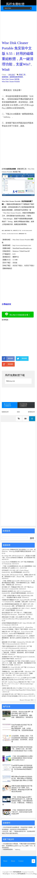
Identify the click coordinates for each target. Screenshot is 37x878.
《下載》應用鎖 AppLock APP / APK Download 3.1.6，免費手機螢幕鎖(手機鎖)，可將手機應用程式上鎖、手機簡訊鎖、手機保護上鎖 (18, 582)
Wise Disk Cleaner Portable (11, 81)
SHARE (10, 358)
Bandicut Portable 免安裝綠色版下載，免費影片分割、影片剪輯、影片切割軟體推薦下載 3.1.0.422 (22, 748)
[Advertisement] (18, 25)
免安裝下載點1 (18, 265)
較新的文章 (5, 412)
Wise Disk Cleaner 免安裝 (10, 79)
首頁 (18, 412)
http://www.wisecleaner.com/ (22, 245)
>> (35, 700)
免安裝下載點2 (29, 265)
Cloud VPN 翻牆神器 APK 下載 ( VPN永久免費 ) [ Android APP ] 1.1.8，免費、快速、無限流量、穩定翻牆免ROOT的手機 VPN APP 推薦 (19, 663)
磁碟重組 (5, 77)
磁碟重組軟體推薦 (16, 77)
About (13, 861)
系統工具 (22, 74)
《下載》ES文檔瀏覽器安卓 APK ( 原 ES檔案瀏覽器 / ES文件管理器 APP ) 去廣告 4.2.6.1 (22, 758)
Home (5, 861)
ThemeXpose (6, 873)
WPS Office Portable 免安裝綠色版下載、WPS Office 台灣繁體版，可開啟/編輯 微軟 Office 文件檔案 (22, 778)
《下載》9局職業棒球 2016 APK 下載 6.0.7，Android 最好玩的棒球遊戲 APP (21, 812)
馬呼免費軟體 (15, 4)
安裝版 (15, 262)
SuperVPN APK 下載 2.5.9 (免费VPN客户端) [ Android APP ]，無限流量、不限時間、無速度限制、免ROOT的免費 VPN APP (18, 652)
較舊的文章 (31, 412)
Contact (20, 861)
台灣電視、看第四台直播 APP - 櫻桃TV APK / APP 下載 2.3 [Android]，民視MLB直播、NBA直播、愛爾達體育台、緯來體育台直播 (17, 715)
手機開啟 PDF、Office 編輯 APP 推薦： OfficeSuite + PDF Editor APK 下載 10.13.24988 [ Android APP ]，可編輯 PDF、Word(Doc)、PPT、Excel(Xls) (18, 673)
